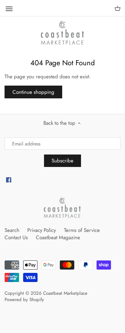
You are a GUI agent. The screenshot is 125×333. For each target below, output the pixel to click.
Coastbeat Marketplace (65, 293)
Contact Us (16, 237)
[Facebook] (8, 179)
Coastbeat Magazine (58, 237)
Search (12, 230)
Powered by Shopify (24, 299)
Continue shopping (33, 92)
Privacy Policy (41, 230)
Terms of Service (82, 230)
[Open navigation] (9, 8)
